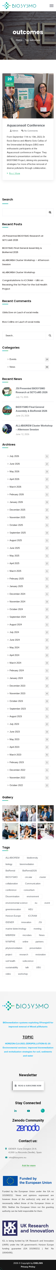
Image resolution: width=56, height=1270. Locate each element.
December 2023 (28, 685)
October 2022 (28, 785)
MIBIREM (10, 935)
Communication (32, 883)
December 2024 (28, 594)
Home (19, 40)
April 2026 (28, 479)
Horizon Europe (13, 915)
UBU (38, 967)
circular (28, 877)
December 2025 (28, 509)
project (9, 954)
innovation (26, 922)
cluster (42, 877)
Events (29, 359)
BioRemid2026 (29, 870)
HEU (30, 909)
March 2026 (28, 486)
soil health (10, 961)
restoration (40, 954)
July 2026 (28, 456)
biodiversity (32, 857)
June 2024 (28, 640)
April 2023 (28, 747)
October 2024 (28, 609)
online (25, 941)
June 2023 (28, 731)
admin (15, 131)
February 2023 (28, 762)
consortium (29, 890)
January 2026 (28, 502)
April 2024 (28, 655)
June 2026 (28, 464)
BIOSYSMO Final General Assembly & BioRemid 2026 (22, 250)
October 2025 (28, 525)
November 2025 (28, 517)
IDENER (10, 922)
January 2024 (28, 678)
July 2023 (28, 724)
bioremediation (27, 864)
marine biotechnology (16, 928)
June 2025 (28, 548)
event (47, 903)
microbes (27, 935)
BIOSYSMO (12, 877)
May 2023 (28, 739)
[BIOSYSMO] (19, 5)
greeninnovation (13, 909)
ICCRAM (32, 915)
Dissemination (12, 896)
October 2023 (28, 701)
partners (40, 941)
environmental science (16, 903)
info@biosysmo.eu (17, 1157)
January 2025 (28, 586)
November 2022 (28, 777)
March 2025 (28, 571)
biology (9, 864)
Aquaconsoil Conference (26, 125)
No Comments (31, 131)
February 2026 (28, 494)
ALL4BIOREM (13, 857)
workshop (23, 974)
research (23, 954)
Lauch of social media (27, 312)
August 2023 (28, 716)
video (8, 974)
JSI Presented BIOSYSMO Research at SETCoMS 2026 (22, 238)
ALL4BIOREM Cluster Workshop (18, 272)
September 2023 (28, 708)
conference (11, 890)
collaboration (12, 883)
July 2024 (28, 632)
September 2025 (28, 532)
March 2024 (28, 662)
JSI (40, 922)
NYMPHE (10, 941)
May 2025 (28, 555)
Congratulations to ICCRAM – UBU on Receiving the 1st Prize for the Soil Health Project (24, 284)
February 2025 (28, 578)
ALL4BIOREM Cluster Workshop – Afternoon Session (25, 262)
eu (36, 903)
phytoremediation (14, 948)
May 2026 (28, 471)
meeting (37, 928)
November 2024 (28, 601)
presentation (36, 948)
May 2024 (28, 647)
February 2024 (28, 670)
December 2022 (28, 770)
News (29, 367)
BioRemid (10, 870)
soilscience (28, 961)
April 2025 (28, 563)
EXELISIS (38, 1263)
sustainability (12, 967)
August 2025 (28, 540)
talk (27, 967)
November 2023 (28, 693)
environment (33, 896)
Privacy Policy (28, 1266)
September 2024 (28, 617)
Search (7, 199)
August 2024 (28, 624)
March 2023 (28, 754)
